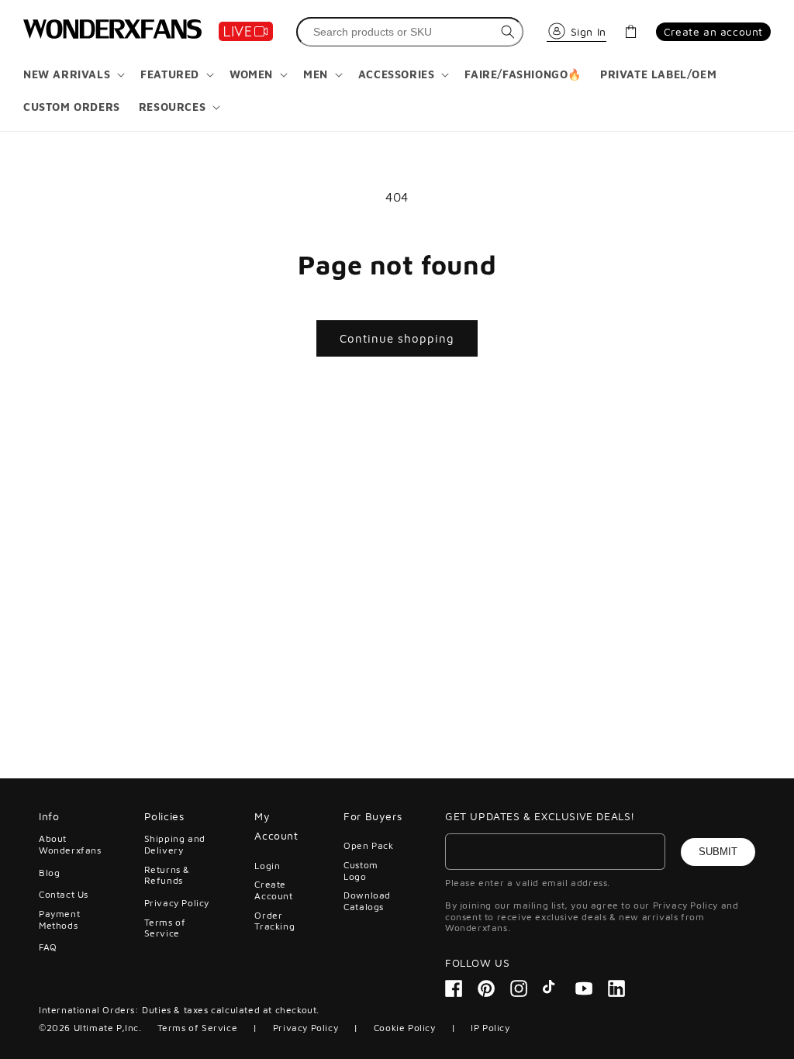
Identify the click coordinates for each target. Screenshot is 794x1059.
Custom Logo (360, 870)
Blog (49, 872)
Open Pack (368, 845)
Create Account (273, 889)
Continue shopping (397, 338)
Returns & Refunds (167, 875)
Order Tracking (274, 920)
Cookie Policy (405, 1027)
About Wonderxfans (70, 844)
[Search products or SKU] (508, 32)
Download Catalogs (367, 900)
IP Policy (490, 1027)
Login (267, 866)
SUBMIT (718, 851)
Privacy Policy (176, 903)
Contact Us (63, 894)
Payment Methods (59, 919)
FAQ (48, 947)
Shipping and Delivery (174, 844)
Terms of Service (165, 927)
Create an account (713, 31)
